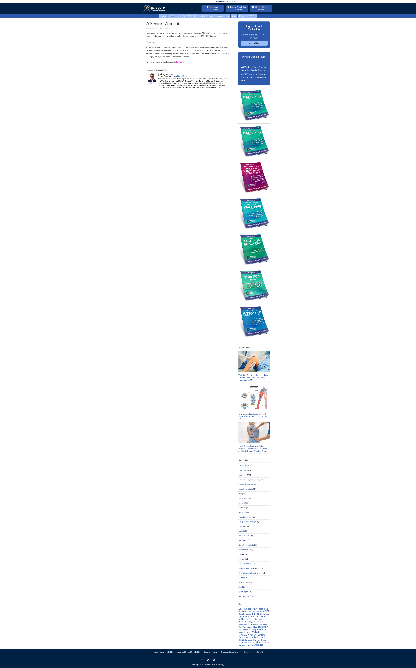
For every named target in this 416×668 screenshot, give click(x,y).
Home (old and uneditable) (163, 652)
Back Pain (242, 475)
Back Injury (242, 470)
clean (257, 611)
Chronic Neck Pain (245, 489)
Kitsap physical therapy (247, 522)
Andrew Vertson (151, 28)
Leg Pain (241, 531)
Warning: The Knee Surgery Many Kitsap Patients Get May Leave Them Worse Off (253, 377)
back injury (253, 609)
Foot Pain (242, 508)
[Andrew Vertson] (152, 81)
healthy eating (251, 622)
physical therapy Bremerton (248, 568)
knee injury (262, 624)
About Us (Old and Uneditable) (188, 652)
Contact (260, 652)
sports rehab (254, 642)
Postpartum (242, 578)
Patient (241, 559)
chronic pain (252, 611)
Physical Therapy (244, 564)
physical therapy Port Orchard (250, 573)
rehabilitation (253, 637)
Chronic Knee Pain (245, 484)
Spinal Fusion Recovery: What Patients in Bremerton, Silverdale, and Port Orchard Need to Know (252, 448)
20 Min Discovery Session (262, 8)
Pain (240, 554)
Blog (234, 16)
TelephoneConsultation (212, 8)
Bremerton (243, 611)
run (263, 638)
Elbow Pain (242, 498)
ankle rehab (242, 609)
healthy (242, 621)
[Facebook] (150, 83)
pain (240, 632)
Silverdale (242, 643)
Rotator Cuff (243, 582)
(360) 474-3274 (226, 1)
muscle (241, 629)
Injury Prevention (245, 517)
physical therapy (249, 633)
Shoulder (241, 587)
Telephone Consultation (230, 652)
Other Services (207, 16)
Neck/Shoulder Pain (246, 545)
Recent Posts (161, 70)
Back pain (263, 609)
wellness (258, 645)
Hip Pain (241, 512)
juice (256, 624)
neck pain (248, 629)
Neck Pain (242, 540)
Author (150, 70)
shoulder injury (252, 640)
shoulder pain (262, 640)
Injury (251, 624)
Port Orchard (255, 635)
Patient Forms (223, 16)
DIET (267, 611)
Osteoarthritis (243, 550)
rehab (241, 637)
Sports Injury (243, 592)
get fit (249, 619)
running (242, 640)
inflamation (261, 622)
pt (263, 635)
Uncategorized (243, 596)
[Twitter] (153, 83)
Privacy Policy (247, 652)
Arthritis (241, 466)
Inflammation (242, 624)
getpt (255, 619)
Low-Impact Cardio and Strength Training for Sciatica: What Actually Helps (253, 416)
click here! (179, 62)
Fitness (241, 503)
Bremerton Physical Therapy (249, 480)
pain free (245, 632)
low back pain (243, 536)
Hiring (241, 16)
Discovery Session (210, 652)
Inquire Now (254, 43)
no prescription (259, 629)
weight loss (249, 645)
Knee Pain (242, 526)
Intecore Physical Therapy (180, 76)
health (260, 619)
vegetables (241, 645)
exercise (256, 613)
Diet (240, 494)
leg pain (250, 627)
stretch (265, 642)
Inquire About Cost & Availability (238, 8)
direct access (244, 614)
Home (163, 16)
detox (262, 611)
